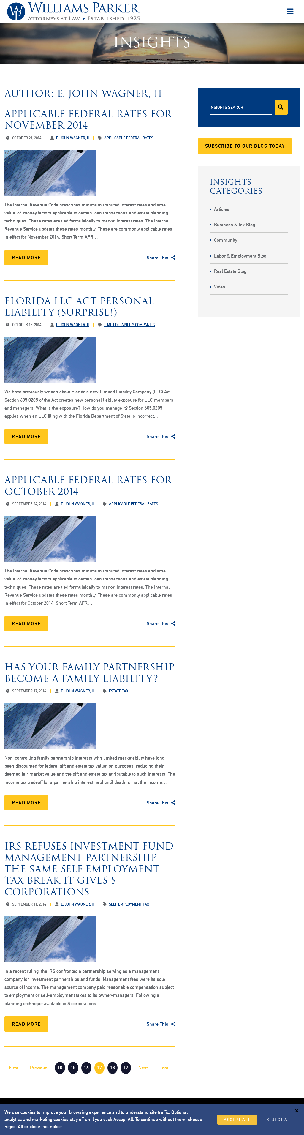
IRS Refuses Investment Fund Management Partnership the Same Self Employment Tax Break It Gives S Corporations (88, 869)
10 (60, 1068)
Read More (26, 258)
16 (86, 1068)
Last (163, 1068)
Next (143, 1068)
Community (225, 240)
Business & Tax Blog (234, 225)
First (13, 1068)
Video (219, 287)
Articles (221, 209)
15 (73, 1068)
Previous (39, 1068)
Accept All (237, 1119)
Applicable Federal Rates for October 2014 (88, 485)
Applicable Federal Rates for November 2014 (88, 119)
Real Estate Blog (230, 271)
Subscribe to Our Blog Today (245, 146)
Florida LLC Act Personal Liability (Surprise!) (79, 306)
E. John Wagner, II (72, 138)
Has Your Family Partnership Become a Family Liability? (89, 672)
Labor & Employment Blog (240, 256)
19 (125, 1068)
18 (112, 1068)
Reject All (279, 1119)
